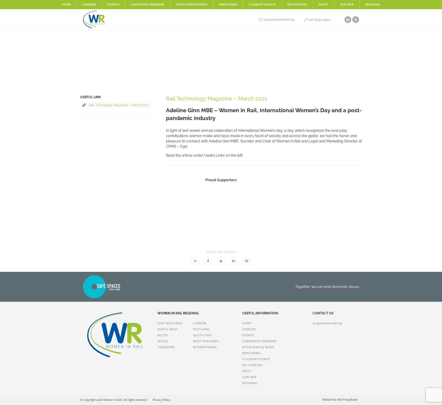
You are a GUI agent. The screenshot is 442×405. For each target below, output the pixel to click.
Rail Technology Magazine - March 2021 (118, 105)
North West (167, 329)
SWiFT (323, 4)
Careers (89, 4)
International (205, 347)
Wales (162, 341)
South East (202, 335)
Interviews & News (191, 4)
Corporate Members (147, 4)
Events (113, 4)
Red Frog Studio (347, 399)
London (199, 323)
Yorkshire (166, 347)
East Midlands (169, 323)
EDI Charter (297, 4)
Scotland (201, 329)
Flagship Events (262, 4)
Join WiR (347, 4)
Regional (373, 4)
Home (66, 4)
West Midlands (206, 341)
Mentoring (228, 4)
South (162, 335)
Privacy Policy (162, 400)
